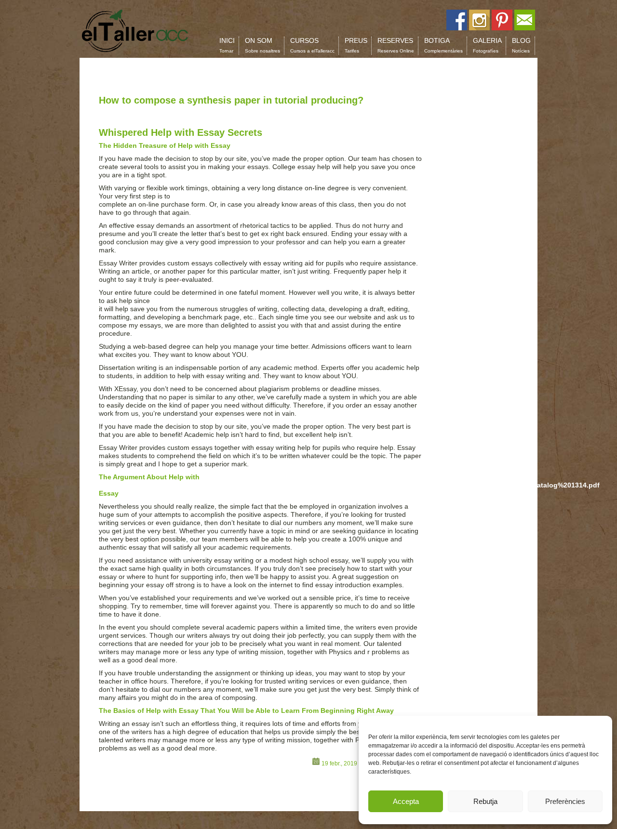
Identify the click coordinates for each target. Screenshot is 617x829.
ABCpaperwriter (175, 300)
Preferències (565, 801)
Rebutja (485, 801)
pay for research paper (207, 196)
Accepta (406, 801)
